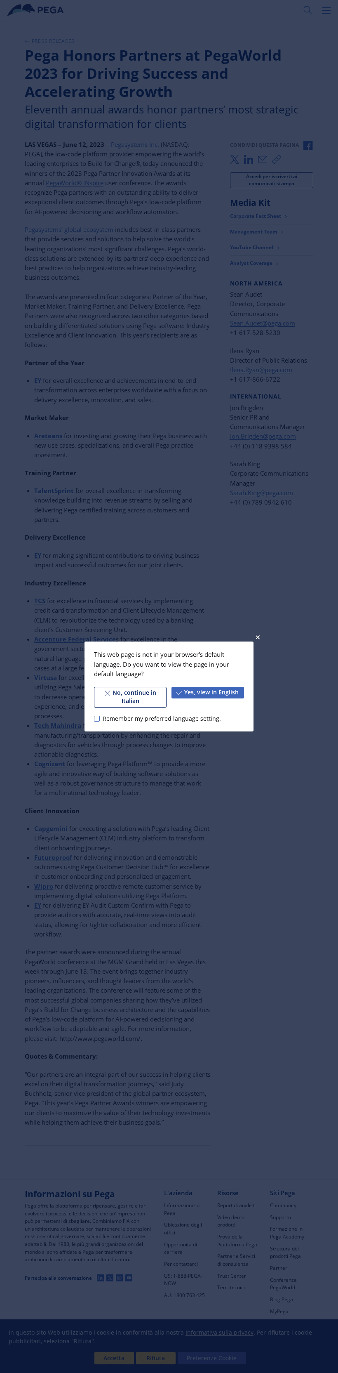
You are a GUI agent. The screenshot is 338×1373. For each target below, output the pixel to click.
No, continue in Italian (134, 697)
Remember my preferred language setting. (162, 718)
